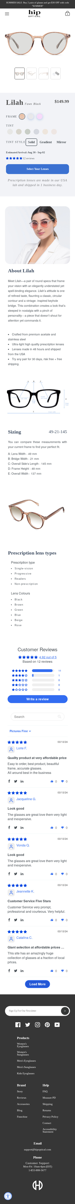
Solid (31, 142)
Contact (47, 1123)
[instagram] (25, 7)
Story (20, 1091)
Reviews (21, 1097)
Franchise (22, 1116)
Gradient (46, 142)
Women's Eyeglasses (23, 1045)
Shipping (48, 1104)
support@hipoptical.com (37, 1149)
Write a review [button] (37, 699)
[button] (14, 158)
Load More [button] (37, 984)
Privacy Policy (50, 1116)
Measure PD (49, 1097)
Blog (19, 1110)
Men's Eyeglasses (26, 1060)
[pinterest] (32, 7)
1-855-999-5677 (37, 1170)
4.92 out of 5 (48, 657)
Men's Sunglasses (26, 1067)
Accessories (23, 1104)
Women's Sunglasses (23, 1053)
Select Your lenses (38, 169)
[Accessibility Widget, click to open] (8, 1196)
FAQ (45, 1091)
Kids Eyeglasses (25, 1073)
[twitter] (18, 7)
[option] (37, 41)
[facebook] (12, 7)
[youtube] (39, 7)
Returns (47, 1110)
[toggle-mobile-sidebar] (7, 13)
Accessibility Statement (50, 1130)
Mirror (61, 142)
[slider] (17, 742)
